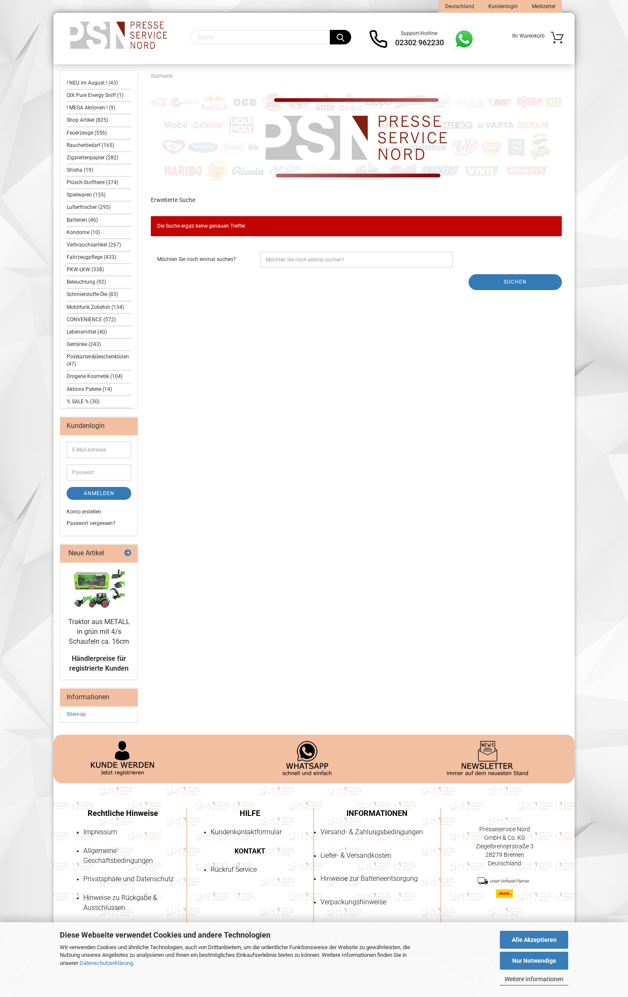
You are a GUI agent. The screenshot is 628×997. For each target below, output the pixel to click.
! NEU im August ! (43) (92, 83)
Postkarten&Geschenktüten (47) (98, 360)
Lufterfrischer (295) (89, 207)
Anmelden (99, 493)
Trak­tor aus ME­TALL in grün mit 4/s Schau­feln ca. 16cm (99, 631)
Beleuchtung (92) (86, 282)
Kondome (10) (83, 232)
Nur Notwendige (534, 960)
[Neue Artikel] (127, 553)
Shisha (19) (80, 170)
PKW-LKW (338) (85, 270)
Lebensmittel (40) (87, 332)
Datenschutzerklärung (106, 963)
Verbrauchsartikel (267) (94, 245)
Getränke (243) (84, 344)
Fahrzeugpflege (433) (91, 257)
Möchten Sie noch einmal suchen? (196, 259)
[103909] (99, 588)
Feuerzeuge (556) (87, 133)
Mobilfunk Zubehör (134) (95, 307)
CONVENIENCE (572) (91, 320)
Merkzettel (543, 6)
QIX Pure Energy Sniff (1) (95, 95)
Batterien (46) (82, 220)
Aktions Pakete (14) (89, 389)
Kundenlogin (502, 6)
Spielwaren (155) (86, 195)
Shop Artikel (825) (87, 120)
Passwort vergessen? (91, 523)
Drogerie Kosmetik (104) (95, 376)
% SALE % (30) (83, 402)
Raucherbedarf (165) (90, 145)
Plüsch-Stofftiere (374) (92, 182)
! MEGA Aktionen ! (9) (91, 108)
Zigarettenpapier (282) (92, 158)
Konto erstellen (84, 512)
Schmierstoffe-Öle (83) (92, 294)
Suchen (515, 282)
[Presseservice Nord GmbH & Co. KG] (118, 35)
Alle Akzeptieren (534, 939)
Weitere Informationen (534, 979)
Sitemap (76, 714)
